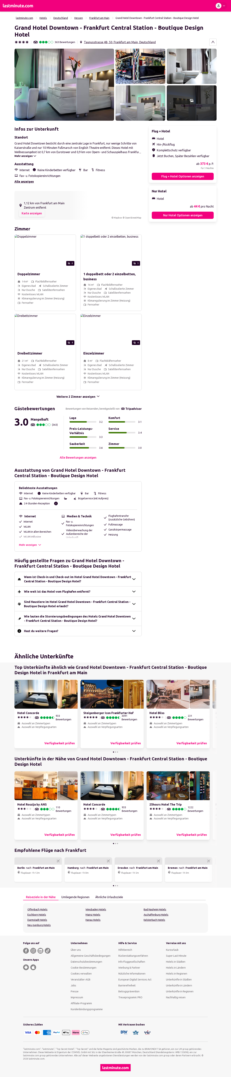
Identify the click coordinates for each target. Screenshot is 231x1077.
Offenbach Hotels (37, 909)
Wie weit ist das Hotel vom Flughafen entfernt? (57, 591)
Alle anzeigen (24, 181)
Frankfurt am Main (99, 18)
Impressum (77, 997)
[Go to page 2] (115, 752)
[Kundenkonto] (221, 5)
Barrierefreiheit (127, 985)
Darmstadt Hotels (37, 919)
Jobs (73, 985)
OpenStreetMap (133, 218)
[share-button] (213, 42)
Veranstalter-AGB (80, 979)
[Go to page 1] (113, 752)
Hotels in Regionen (176, 973)
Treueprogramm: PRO (130, 997)
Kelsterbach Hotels (154, 919)
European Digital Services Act (134, 979)
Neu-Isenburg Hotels (39, 925)
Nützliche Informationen (131, 973)
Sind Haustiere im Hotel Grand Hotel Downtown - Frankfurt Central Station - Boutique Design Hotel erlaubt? (77, 604)
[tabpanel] (115, 918)
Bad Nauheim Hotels (155, 909)
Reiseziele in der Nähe (41, 897)
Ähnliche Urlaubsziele (109, 897)
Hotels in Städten (175, 961)
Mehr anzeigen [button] (28, 544)
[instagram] (33, 951)
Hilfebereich (125, 949)
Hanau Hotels (93, 919)
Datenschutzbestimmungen (86, 961)
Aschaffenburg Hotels (156, 914)
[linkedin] (40, 951)
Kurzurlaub (172, 949)
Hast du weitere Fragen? (41, 631)
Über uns (76, 949)
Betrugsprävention (129, 991)
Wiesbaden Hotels (96, 909)
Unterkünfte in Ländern (179, 985)
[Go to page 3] (117, 752)
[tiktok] (48, 951)
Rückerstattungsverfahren (133, 955)
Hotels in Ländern (176, 967)
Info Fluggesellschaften (131, 961)
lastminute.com (24, 18)
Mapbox (118, 218)
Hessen (78, 18)
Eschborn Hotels (36, 914)
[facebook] (26, 951)
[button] (64, 85)
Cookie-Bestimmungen (83, 967)
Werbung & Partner (129, 967)
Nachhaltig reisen (176, 997)
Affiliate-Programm (81, 1003)
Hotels (43, 18)
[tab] (40, 897)
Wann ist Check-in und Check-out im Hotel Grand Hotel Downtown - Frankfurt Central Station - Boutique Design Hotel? (77, 579)
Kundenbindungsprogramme (87, 1009)
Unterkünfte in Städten (179, 979)
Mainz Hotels (93, 914)
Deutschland (60, 18)
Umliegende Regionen (75, 897)
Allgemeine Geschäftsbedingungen (90, 955)
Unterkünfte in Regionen (179, 991)
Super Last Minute (176, 955)
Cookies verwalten (81, 973)
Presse (75, 991)
